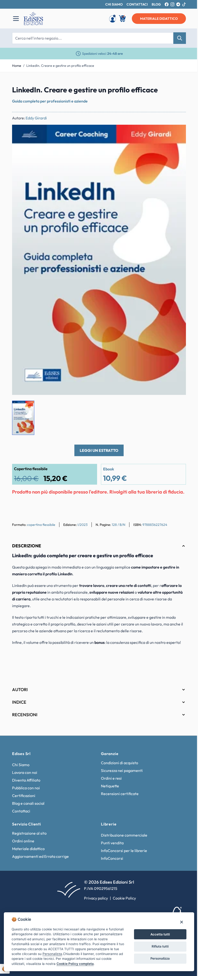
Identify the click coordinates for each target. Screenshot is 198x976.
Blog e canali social (26, 803)
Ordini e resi (109, 778)
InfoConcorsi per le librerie (122, 850)
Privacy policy (94, 898)
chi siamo (114, 4)
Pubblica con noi (24, 787)
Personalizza (157, 956)
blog (156, 4)
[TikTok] (184, 4)
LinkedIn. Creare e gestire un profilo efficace (60, 65)
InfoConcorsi (110, 858)
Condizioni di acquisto (117, 762)
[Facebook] (167, 4)
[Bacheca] (112, 18)
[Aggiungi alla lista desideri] (178, 132)
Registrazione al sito (27, 833)
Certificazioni (22, 795)
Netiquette (108, 786)
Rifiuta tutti (157, 944)
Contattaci (19, 811)
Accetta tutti (157, 932)
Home (16, 65)
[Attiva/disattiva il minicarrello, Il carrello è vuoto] (122, 18)
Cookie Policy (122, 898)
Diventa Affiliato (24, 780)
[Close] (178, 917)
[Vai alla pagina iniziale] (60, 18)
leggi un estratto (99, 450)
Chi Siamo (19, 764)
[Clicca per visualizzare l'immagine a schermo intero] (99, 260)
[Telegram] (178, 4)
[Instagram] (172, 4)
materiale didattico (159, 18)
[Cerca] (179, 38)
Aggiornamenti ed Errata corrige (38, 856)
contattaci (137, 4)
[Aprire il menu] (16, 18)
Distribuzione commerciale (122, 835)
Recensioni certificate (118, 793)
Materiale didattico (26, 848)
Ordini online (21, 841)
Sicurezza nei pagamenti (120, 770)
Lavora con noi (22, 772)
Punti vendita (110, 842)
